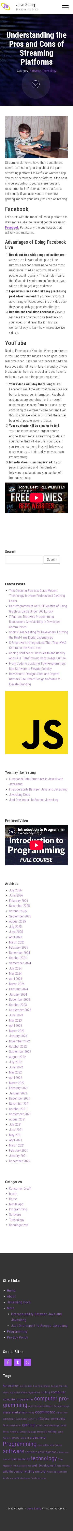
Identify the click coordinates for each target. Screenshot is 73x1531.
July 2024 (15, 968)
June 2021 (16, 1130)
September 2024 (20, 963)
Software (35, 71)
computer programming (36, 1402)
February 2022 (18, 1088)
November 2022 (19, 1041)
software (13, 1451)
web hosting (63, 1465)
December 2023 (19, 999)
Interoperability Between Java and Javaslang (38, 789)
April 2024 (15, 979)
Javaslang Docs (19, 795)
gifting (39, 1425)
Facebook (12, 227)
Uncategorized (18, 1225)
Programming (18, 1209)
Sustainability (21, 1459)
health (13, 1194)
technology (44, 1458)
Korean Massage (27, 1432)
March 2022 (17, 1083)
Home (13, 1199)
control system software (40, 1406)
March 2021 (17, 1145)
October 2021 (18, 1109)
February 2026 (18, 901)
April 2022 (15, 1078)
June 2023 (16, 1015)
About (11, 1296)
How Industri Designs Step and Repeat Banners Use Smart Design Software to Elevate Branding (34, 679)
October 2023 (18, 1005)
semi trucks (56, 1445)
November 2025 (19, 906)
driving (30, 1412)
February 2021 (18, 1150)
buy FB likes (26, 1386)
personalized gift (20, 1438)
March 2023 (17, 1031)
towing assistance (22, 1465)
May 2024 (15, 973)
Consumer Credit (20, 1188)
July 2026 (15, 890)
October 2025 (18, 911)
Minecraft (42, 1432)
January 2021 (18, 1156)
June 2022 (16, 1067)
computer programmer (18, 1399)
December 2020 (19, 1161)
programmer (38, 1437)
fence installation (12, 1425)
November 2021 (19, 1104)
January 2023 (18, 1036)
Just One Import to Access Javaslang (34, 800)
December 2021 (19, 1098)
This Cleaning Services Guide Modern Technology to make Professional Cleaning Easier (37, 596)
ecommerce (45, 1412)
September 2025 (20, 916)
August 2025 (17, 921)
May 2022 (15, 1072)
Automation (11, 1386)
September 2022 (20, 1052)
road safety (43, 1445)
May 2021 (15, 1135)
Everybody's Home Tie (27, 1419)
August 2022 (17, 1057)
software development (40, 1452)
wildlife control (13, 1471)
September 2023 (20, 1010)
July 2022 (15, 1062)
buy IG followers (41, 1386)
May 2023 (15, 1020)
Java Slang (25, 4)
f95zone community (52, 1419)
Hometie (14, 1432)
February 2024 (18, 989)
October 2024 (18, 958)
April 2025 (15, 937)
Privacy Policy (17, 1337)
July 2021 (15, 1124)
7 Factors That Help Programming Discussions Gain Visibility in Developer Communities (34, 622)
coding (45, 1392)
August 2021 (17, 1119)
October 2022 (18, 1046)
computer (58, 1392)
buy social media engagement (25, 1392)
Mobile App (16, 1204)
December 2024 (19, 953)
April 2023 (15, 1026)
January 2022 (18, 1093)
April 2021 (15, 1140)
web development (44, 1465)
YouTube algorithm (57, 1472)
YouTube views (38, 1478)
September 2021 (20, 1114)
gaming (28, 1425)
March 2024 (17, 984)
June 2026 (16, 895)
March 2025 (17, 942)
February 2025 (18, 947)
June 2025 (16, 932)
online (52, 1431)
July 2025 (15, 927)
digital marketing (14, 1412)
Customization (61, 1406)
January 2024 (18, 994)
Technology (49, 71)
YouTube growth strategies (16, 1478)
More (10, 1308)
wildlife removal (35, 1471)
